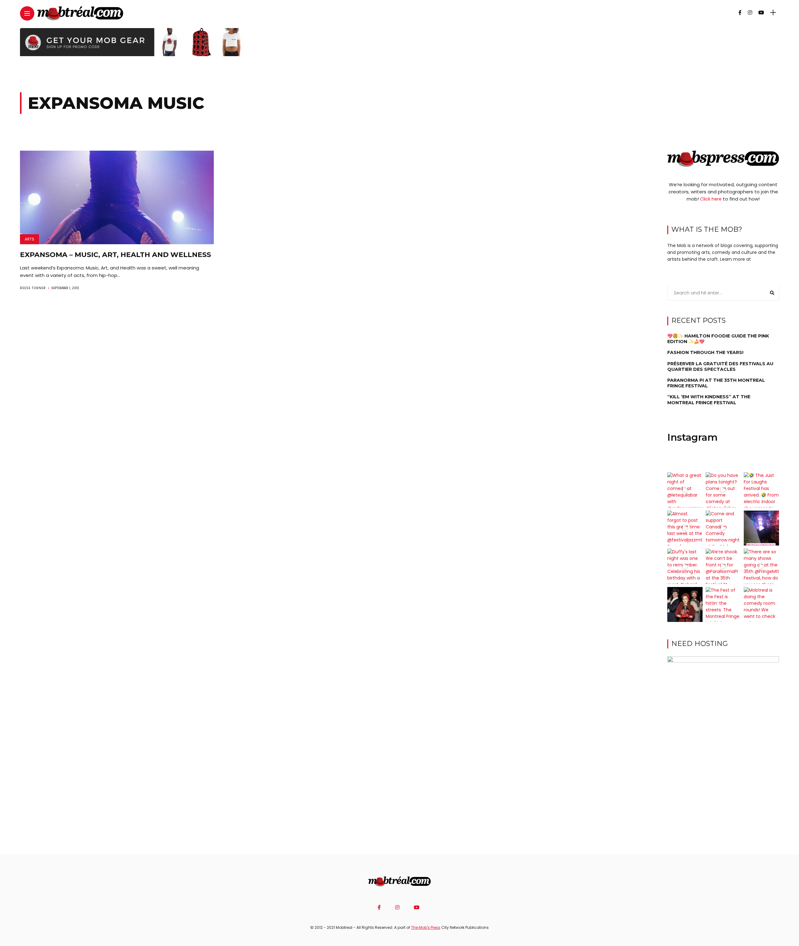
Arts (29, 239)
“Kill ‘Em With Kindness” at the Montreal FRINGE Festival (708, 399)
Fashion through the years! (705, 353)
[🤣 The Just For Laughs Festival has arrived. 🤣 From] (761, 489)
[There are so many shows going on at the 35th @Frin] (761, 566)
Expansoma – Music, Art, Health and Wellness (115, 254)
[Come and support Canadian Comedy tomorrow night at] (723, 528)
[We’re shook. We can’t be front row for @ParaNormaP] (723, 566)
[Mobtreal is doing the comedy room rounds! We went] (761, 604)
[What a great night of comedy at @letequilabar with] (685, 489)
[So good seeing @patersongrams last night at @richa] (761, 528)
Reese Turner (33, 288)
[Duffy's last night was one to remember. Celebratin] (685, 566)
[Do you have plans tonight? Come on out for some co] (723, 489)
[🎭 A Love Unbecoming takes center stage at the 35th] (685, 604)
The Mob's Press (425, 927)
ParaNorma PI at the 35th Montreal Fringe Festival (716, 383)
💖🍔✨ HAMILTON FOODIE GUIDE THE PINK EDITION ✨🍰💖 (718, 338)
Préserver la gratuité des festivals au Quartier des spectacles (720, 366)
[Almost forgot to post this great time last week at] (685, 528)
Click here (711, 199)
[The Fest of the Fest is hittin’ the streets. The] (723, 604)
